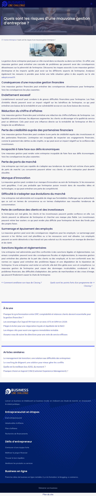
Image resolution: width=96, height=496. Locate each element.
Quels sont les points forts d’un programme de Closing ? (71, 284)
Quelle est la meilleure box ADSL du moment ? (24, 366)
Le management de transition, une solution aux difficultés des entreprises (36, 358)
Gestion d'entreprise (10, 40)
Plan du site (48, 494)
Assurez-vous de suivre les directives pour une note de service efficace (35, 334)
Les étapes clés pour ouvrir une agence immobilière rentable (30, 330)
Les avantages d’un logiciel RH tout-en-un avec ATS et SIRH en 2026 (35, 321)
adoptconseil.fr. (9, 77)
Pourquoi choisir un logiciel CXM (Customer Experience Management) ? (35, 371)
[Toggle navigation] (91, 4)
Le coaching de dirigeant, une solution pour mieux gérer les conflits (33, 362)
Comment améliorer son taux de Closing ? (23, 282)
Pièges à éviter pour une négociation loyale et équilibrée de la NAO (33, 326)
